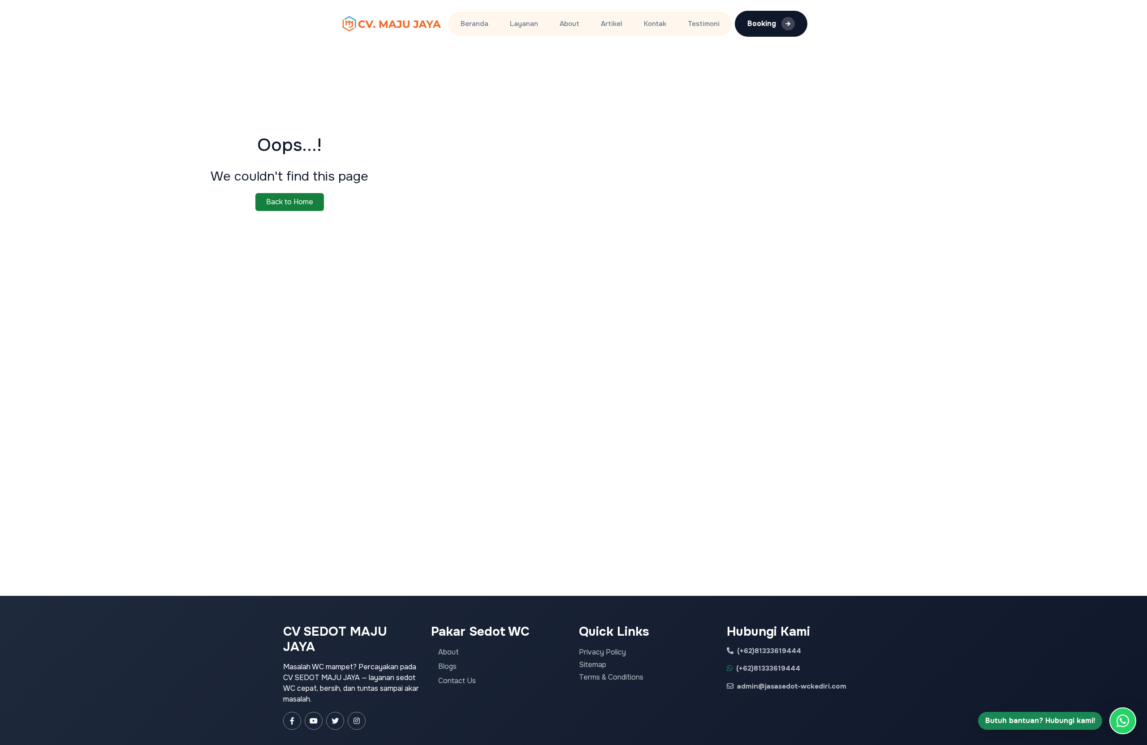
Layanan (524, 23)
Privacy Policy (602, 652)
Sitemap (592, 664)
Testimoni (704, 23)
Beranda (474, 23)
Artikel (611, 23)
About (569, 23)
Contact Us (457, 680)
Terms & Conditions (611, 677)
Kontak (655, 23)
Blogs (447, 666)
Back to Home (289, 202)
